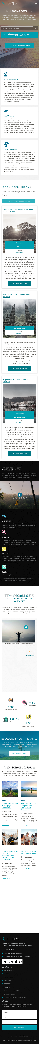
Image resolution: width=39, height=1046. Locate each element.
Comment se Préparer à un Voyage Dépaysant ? (10, 806)
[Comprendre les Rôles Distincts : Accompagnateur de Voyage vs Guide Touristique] (10, 837)
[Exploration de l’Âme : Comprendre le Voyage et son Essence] (29, 789)
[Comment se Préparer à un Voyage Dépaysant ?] (10, 789)
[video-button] (20, 494)
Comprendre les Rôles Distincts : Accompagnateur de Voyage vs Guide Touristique (10, 855)
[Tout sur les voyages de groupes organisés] (29, 837)
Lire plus (5, 825)
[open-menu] (36, 3)
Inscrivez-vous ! (19, 1027)
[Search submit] (35, 28)
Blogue (4, 800)
